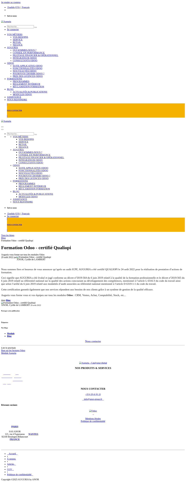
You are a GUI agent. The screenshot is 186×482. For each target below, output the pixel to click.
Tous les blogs (7, 235)
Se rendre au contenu (10, 2)
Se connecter (13, 29)
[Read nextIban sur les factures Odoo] (93, 358)
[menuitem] (13, 7)
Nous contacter (93, 341)
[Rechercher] (35, 27)
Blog (3, 238)
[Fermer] (2, 129)
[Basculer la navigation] (2, 126)
